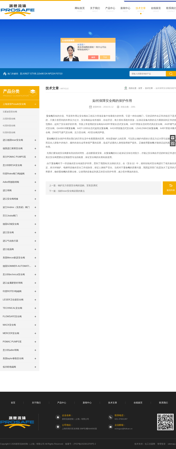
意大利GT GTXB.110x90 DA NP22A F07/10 (41, 73)
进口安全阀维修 (10, 199)
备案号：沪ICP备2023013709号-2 (80, 444)
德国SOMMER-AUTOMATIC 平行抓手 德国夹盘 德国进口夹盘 (17, 266)
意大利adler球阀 (11, 350)
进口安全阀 (8, 232)
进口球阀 (7, 190)
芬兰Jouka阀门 (10, 215)
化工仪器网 (150, 444)
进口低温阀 (8, 249)
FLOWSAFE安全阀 (12, 316)
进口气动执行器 (10, 241)
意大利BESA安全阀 (12, 165)
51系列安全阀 (9, 132)
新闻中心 (87, 402)
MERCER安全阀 (11, 333)
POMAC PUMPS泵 (12, 341)
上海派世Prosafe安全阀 (14, 104)
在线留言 (138, 402)
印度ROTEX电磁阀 (12, 291)
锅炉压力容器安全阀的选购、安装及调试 (77, 185)
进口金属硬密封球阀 (13, 283)
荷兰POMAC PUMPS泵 (14, 157)
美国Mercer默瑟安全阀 (14, 257)
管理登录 (161, 444)
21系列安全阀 (9, 118)
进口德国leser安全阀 (13, 140)
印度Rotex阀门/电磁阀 (13, 173)
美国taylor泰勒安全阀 (13, 358)
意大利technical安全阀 (14, 274)
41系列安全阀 (9, 125)
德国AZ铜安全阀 (11, 224)
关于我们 (36, 402)
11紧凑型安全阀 (10, 111)
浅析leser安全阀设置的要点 (71, 191)
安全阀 (49, 116)
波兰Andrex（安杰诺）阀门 (16, 207)
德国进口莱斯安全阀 (13, 148)
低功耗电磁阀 (9, 367)
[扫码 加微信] (172, 143)
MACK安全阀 (9, 325)
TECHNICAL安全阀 (12, 308)
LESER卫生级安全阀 (13, 299)
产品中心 (61, 402)
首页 (140, 88)
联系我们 (163, 402)
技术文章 (149, 88)
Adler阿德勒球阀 (11, 182)
